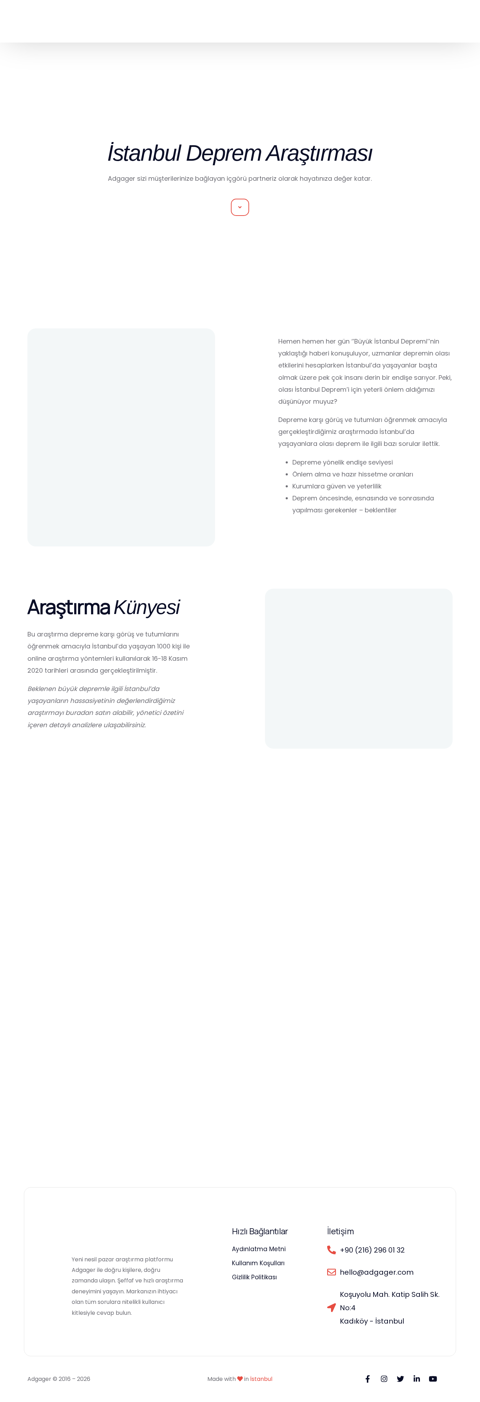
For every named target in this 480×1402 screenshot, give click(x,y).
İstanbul (261, 1379)
